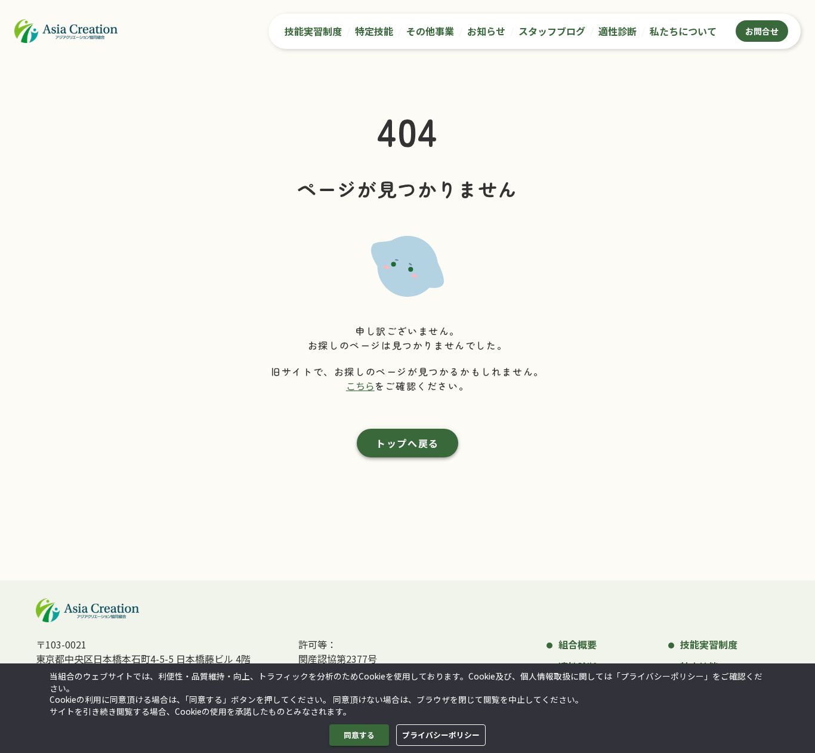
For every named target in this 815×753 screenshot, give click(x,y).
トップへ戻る (407, 443)
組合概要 (577, 644)
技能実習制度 (313, 31)
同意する (359, 734)
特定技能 (374, 31)
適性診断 (617, 31)
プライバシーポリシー (441, 734)
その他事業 (430, 31)
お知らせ (486, 31)
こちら (360, 386)
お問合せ (762, 31)
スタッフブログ (551, 31)
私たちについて (683, 31)
